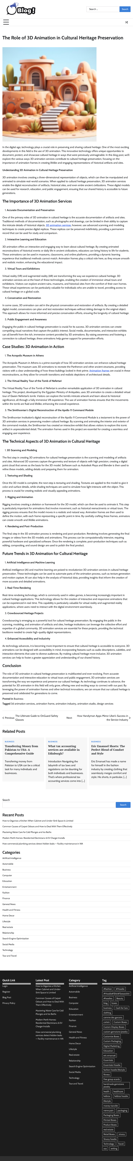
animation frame (45, 703)
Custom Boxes (120, 1022)
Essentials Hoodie (111, 1065)
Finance (6, 898)
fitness (106, 1074)
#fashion (107, 989)
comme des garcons (112, 1017)
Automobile (7, 863)
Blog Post (6, 997)
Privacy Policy (8, 1003)
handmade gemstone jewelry (113, 1085)
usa (105, 1148)
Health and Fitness (11, 910)
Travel (121, 1143)
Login (5, 986)
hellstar (106, 1096)
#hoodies (107, 998)
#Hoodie (120, 989)
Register (6, 991)
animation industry (66, 703)
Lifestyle (6, 921)
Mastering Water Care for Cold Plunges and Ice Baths (26, 832)
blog (105, 1003)
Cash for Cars (122, 1008)
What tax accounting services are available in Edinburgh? (64, 749)
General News (9, 904)
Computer (7, 875)
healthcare (118, 1091)
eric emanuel (109, 1055)
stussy (122, 1134)
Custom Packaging (112, 1041)
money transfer (110, 1105)
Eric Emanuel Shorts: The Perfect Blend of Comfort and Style (108, 749)
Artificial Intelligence (11, 858)
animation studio (86, 703)
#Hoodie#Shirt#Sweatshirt (116, 993)
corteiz (106, 1022)
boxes (114, 1003)
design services (105, 703)
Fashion (6, 892)
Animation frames (99, 370)
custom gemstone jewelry (115, 1031)
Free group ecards (111, 1079)
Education (7, 881)
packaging (122, 1110)
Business (18, 698)
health (106, 1091)
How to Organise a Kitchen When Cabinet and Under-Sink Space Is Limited (37, 820)
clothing (107, 1012)
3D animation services (58, 225)
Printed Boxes (109, 1120)
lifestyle (107, 1101)
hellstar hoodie (121, 1096)
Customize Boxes (111, 1036)
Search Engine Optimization (15, 938)
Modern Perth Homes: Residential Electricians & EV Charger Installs (33, 838)
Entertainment (9, 887)
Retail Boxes (109, 1134)
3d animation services (23, 703)
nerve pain (108, 1110)
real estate (108, 1129)
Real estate (7, 927)
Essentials (108, 1060)
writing (114, 1148)
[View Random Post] (126, 22)
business (107, 1008)
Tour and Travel (9, 955)
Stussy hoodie (110, 1139)
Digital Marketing (111, 1046)
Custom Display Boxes (113, 1027)
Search (6, 799)
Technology (7, 950)
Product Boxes (110, 1124)
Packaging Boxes (111, 1115)
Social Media (8, 944)
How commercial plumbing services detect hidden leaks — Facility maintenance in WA (42, 843)
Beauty (119, 998)
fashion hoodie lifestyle (114, 1069)
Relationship (8, 932)
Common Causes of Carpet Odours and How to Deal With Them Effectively (37, 826)
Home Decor (8, 915)
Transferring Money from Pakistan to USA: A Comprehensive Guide (21, 749)
